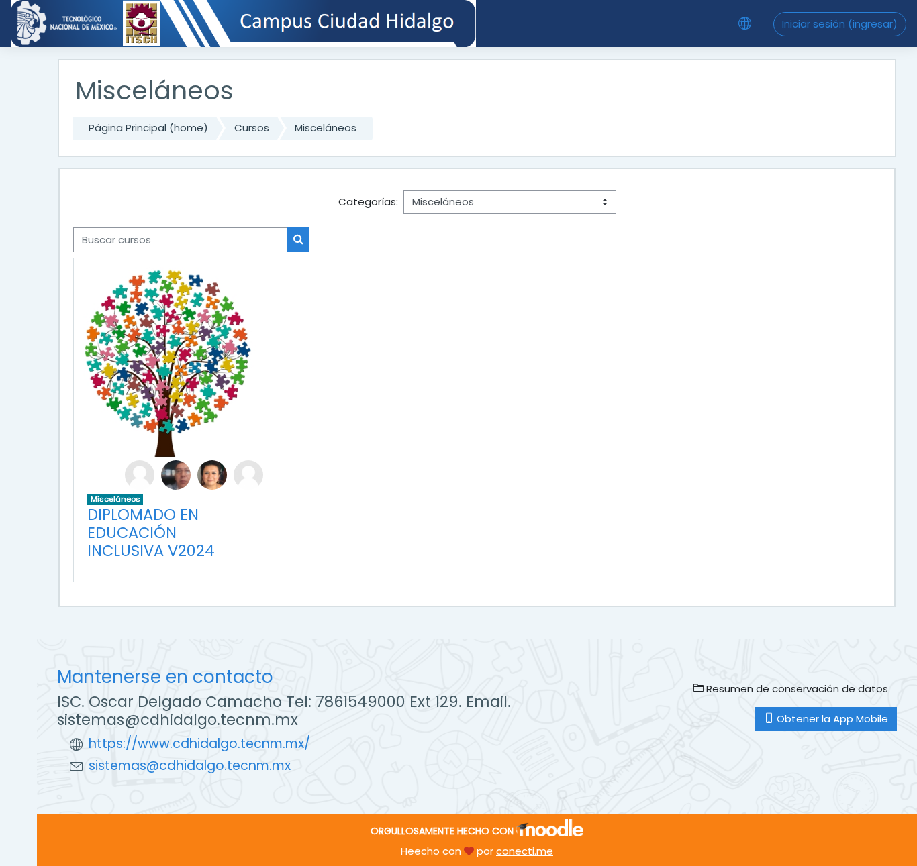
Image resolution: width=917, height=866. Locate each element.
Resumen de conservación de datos (796, 689)
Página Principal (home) (148, 128)
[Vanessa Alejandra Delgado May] (212, 474)
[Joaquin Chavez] (176, 474)
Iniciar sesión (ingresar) (840, 24)
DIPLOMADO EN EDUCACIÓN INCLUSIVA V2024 (151, 532)
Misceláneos (325, 128)
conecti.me (524, 851)
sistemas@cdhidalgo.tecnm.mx (190, 766)
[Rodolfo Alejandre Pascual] (140, 474)
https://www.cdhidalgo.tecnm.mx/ (199, 744)
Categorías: (368, 202)
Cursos (251, 128)
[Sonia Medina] (248, 474)
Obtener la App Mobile (831, 719)
